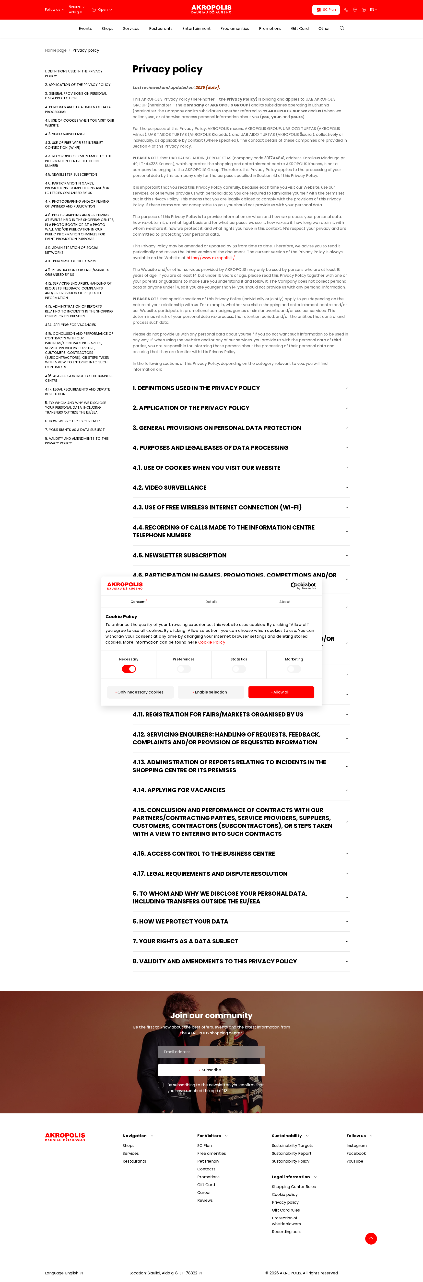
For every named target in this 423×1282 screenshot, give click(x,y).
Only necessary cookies (141, 692)
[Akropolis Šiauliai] (211, 9)
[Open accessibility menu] (363, 9)
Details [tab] (211, 601)
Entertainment (196, 29)
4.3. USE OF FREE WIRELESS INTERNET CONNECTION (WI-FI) (74, 145)
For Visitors (209, 1136)
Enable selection (211, 692)
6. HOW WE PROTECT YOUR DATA (73, 421)
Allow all (281, 692)
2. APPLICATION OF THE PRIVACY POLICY (78, 84)
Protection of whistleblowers (286, 1221)
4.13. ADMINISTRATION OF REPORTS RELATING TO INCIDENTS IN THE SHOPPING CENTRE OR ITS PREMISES (79, 311)
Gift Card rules (286, 1210)
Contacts (206, 1169)
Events (85, 29)
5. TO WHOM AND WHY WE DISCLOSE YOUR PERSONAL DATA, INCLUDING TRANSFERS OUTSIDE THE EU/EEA (75, 407)
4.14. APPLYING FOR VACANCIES (70, 324)
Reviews (205, 1200)
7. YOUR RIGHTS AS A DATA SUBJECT (75, 429)
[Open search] (342, 28)
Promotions (270, 29)
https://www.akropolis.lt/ (211, 258)
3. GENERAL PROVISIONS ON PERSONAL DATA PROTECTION (76, 96)
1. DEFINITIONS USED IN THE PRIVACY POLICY (74, 74)
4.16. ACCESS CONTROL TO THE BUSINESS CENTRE (79, 378)
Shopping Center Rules (294, 1187)
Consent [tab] (138, 601)
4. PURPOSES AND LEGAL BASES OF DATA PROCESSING (78, 109)
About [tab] (285, 601)
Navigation (135, 1136)
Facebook (356, 1153)
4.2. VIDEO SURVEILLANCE (65, 133)
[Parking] (354, 9)
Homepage (56, 50)
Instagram (357, 1145)
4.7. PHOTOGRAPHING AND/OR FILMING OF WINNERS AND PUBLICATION (77, 204)
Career (204, 1192)
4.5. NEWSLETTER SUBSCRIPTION (71, 174)
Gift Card (300, 29)
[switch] (184, 669)
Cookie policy (285, 1194)
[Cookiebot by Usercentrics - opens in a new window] (298, 585)
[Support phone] (346, 9)
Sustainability (287, 1136)
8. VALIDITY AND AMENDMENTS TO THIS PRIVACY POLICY (77, 441)
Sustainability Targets (292, 1145)
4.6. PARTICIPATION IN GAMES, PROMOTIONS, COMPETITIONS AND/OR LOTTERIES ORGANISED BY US (77, 188)
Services (131, 29)
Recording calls (286, 1232)
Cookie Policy (211, 642)
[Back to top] (371, 1239)
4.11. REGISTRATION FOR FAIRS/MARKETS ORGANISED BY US (77, 272)
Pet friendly (208, 1161)
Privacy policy (85, 50)
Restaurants (161, 29)
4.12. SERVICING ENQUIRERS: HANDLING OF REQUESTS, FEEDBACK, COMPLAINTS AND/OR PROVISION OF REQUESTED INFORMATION (78, 290)
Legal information (291, 1177)
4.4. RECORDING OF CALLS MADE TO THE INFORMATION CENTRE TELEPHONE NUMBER (78, 161)
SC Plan (204, 1145)
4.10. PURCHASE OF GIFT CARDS (70, 261)
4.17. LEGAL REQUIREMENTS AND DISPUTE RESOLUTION (77, 392)
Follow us (356, 1136)
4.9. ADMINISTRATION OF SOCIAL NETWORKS (71, 250)
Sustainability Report (292, 1153)
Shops (107, 29)
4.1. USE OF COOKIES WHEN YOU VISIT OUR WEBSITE (79, 123)
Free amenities (235, 29)
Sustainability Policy (290, 1161)
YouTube (355, 1161)
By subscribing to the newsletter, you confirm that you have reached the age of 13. (215, 1088)
